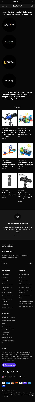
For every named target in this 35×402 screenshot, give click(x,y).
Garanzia (22, 277)
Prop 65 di (5, 304)
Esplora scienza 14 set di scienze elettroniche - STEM (25, 164)
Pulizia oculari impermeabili (6, 333)
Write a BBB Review (7, 307)
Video (3, 323)
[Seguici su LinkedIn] (17, 371)
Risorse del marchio (7, 296)
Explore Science (22, 128)
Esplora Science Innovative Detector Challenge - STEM (8, 164)
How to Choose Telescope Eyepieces (8, 328)
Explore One (5, 128)
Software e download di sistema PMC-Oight (26, 302)
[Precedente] (2, 2)
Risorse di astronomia (8, 320)
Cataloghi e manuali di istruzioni (25, 291)
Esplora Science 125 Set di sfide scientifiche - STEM (24, 132)
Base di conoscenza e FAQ (25, 297)
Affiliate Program (7, 292)
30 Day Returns (17, 1)
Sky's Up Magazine (7, 337)
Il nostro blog (5, 274)
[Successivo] (32, 2)
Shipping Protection (25, 287)
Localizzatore (6, 281)
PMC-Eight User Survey (26, 306)
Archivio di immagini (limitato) (7, 300)
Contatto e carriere (7, 284)
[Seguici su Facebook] (3, 371)
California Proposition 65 (8, 342)
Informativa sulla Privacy (7, 288)
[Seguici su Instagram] (8, 371)
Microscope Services (25, 284)
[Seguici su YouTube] (12, 371)
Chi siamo (5, 277)
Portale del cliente (24, 274)
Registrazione (23, 281)
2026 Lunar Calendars (8, 317)
